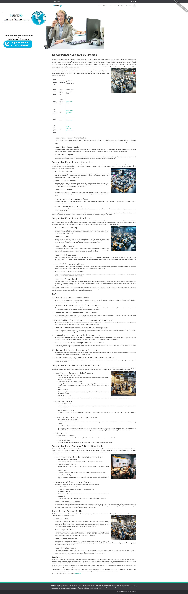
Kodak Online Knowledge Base (69, 112)
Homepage (78, 573)
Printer (104, 6)
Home (99, 6)
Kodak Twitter (69, 130)
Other (114, 6)
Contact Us (128, 6)
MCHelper (80, 585)
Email (110, 6)
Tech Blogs (121, 6)
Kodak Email (69, 120)
